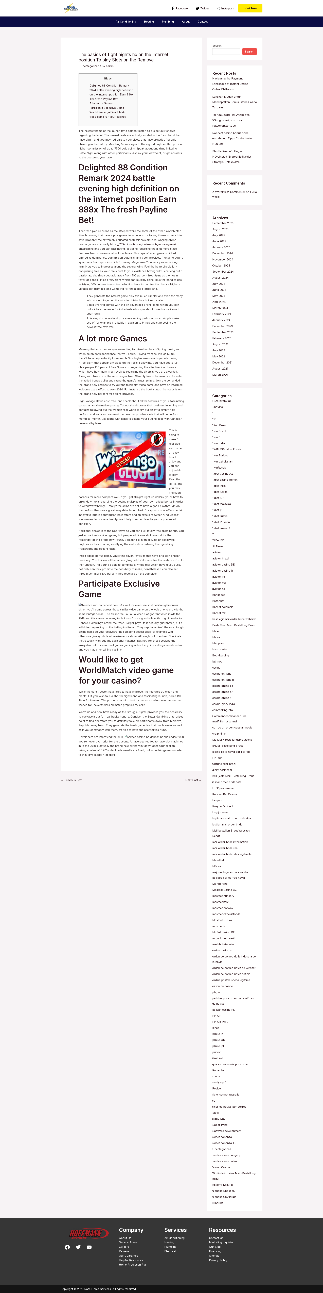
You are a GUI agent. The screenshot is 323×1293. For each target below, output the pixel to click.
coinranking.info (222, 710)
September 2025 (223, 223)
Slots (215, 1112)
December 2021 (222, 362)
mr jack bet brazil (223, 938)
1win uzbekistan (222, 461)
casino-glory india (223, 704)
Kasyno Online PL (223, 806)
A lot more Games (101, 103)
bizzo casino (220, 649)
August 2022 (220, 344)
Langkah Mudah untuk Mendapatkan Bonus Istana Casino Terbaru (234, 102)
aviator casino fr (222, 570)
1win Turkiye (220, 455)
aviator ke (218, 576)
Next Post (193, 780)
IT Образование (223, 788)
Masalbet (218, 860)
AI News (217, 546)
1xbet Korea (219, 491)
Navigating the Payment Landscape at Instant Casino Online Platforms (230, 84)
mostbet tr (218, 926)
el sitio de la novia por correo (231, 751)
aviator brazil (220, 558)
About (186, 21)
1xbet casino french (225, 479)
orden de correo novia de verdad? (234, 968)
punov (216, 1052)
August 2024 (220, 277)
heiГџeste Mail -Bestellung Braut (233, 776)
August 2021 (220, 368)
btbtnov (217, 661)
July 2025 (218, 235)
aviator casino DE (223, 564)
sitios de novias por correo (229, 1106)
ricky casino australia (225, 1094)
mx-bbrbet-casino (223, 944)
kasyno (217, 800)
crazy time (219, 733)
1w (214, 419)
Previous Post (71, 780)
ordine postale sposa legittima (231, 980)
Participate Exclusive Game (106, 107)
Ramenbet (218, 1070)
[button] (250, 8)
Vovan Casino (221, 1167)
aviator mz (219, 582)
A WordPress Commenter (228, 192)
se (213, 1100)
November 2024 (222, 259)
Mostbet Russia (222, 920)
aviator (216, 552)
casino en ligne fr (223, 679)
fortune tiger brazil (224, 764)
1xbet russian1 (221, 528)
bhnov (216, 637)
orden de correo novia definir (231, 974)
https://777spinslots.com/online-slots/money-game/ (143, 244)
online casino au (222, 950)
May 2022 (218, 356)
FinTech (217, 757)
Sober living (219, 1124)
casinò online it (221, 698)
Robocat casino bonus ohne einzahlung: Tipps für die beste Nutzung (232, 138)
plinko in (217, 1034)
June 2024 (219, 289)
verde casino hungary (226, 1155)
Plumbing (168, 21)
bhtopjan (218, 643)
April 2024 (219, 302)
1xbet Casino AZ (222, 473)
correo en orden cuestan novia (232, 727)
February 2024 (221, 314)
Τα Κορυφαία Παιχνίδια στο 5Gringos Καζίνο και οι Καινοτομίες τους (231, 120)
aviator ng (218, 588)
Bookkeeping (220, 655)
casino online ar (222, 691)
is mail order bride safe (226, 782)
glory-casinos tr (222, 770)
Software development (226, 1131)
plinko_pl (218, 1046)
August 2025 (220, 229)
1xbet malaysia (221, 504)
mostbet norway (222, 908)
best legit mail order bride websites (234, 619)
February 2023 (221, 338)
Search (217, 45)
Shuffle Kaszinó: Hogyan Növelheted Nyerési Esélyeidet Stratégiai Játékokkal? (231, 157)
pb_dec (216, 992)
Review (216, 1088)
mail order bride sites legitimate (232, 854)
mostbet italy (220, 902)
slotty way (218, 1118)
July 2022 (218, 350)
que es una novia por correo (230, 1064)
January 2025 (221, 247)
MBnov (217, 866)
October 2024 (221, 265)
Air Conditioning (126, 21)
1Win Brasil (219, 425)
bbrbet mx (219, 613)
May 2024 (218, 295)
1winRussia (219, 467)
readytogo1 (219, 1082)
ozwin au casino (222, 986)
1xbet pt (217, 510)
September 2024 (223, 271)
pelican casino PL (223, 1009)
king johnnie (220, 812)
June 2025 (219, 241)
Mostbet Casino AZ (224, 889)
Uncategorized (89, 66)
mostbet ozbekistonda (226, 914)
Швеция (217, 1203)
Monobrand (219, 883)
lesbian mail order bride (227, 824)
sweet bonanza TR (224, 1143)
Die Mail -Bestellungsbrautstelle (232, 739)
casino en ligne (221, 673)
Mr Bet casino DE (223, 932)
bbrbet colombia (222, 607)
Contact (203, 21)
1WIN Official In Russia (226, 449)
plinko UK (218, 1040)
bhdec (216, 631)
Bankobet (218, 594)
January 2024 (221, 320)
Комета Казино (222, 1184)
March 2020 (220, 374)
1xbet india (219, 485)
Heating (149, 21)
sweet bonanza (222, 1137)
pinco (215, 1028)
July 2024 (218, 283)
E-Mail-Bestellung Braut (227, 745)
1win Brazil (219, 431)
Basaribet (218, 601)
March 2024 (220, 308)
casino (216, 667)
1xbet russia (219, 516)
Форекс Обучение (224, 1197)
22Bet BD (218, 540)
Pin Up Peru (220, 1021)
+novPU (217, 407)
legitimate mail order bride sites (232, 818)
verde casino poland (225, 1161)
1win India (218, 443)
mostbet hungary (223, 896)
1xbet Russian (221, 522)
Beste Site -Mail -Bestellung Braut (233, 625)
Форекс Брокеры (223, 1190)
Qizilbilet (217, 1058)
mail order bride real (225, 848)
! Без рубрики (221, 401)
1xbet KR (218, 498)
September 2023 (223, 332)
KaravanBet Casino (224, 794)
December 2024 (222, 253)
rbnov (216, 1076)
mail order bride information (230, 842)
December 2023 (222, 326)
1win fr (216, 437)
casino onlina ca (222, 685)
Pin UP (216, 1015)
